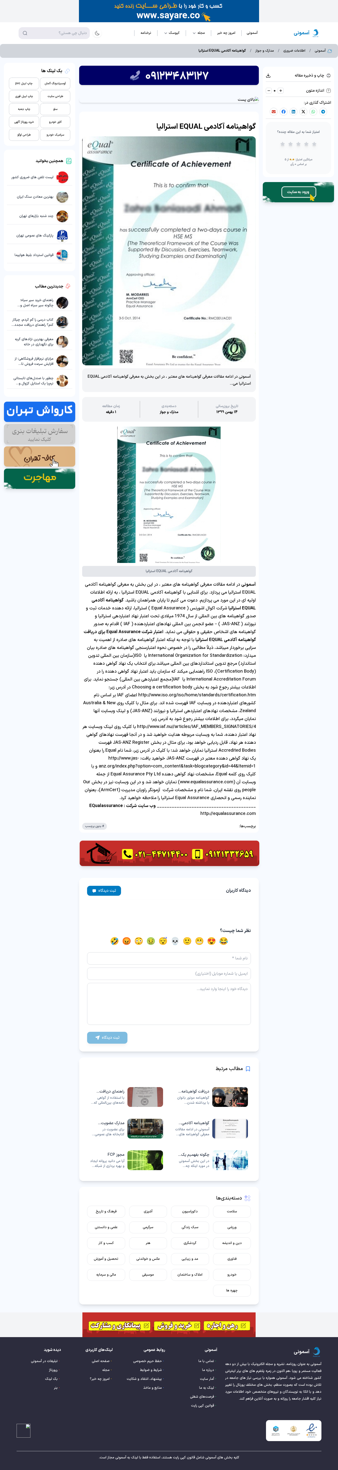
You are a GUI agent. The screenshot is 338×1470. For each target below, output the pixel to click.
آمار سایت (207, 1379)
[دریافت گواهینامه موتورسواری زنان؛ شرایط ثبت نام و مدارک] (211, 1097)
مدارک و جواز (264, 50)
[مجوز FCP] (126, 1160)
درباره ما (208, 1370)
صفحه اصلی (101, 1361)
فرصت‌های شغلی (202, 1396)
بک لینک (51, 1379)
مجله (106, 1370)
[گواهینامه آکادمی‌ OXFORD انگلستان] (211, 1128)
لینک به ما (206, 1387)
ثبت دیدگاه (107, 891)
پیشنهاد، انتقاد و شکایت (144, 1379)
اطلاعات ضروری (294, 50)
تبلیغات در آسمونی (44, 1361)
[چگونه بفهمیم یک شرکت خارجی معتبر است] (211, 1160)
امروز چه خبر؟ (100, 1379)
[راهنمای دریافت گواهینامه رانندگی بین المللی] (126, 1097)
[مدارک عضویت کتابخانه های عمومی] (126, 1128)
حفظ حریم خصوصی (147, 1361)
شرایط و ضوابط (151, 1370)
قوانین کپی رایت (202, 1405)
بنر (56, 1387)
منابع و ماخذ (152, 1387)
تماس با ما (206, 1361)
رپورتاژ (53, 1370)
